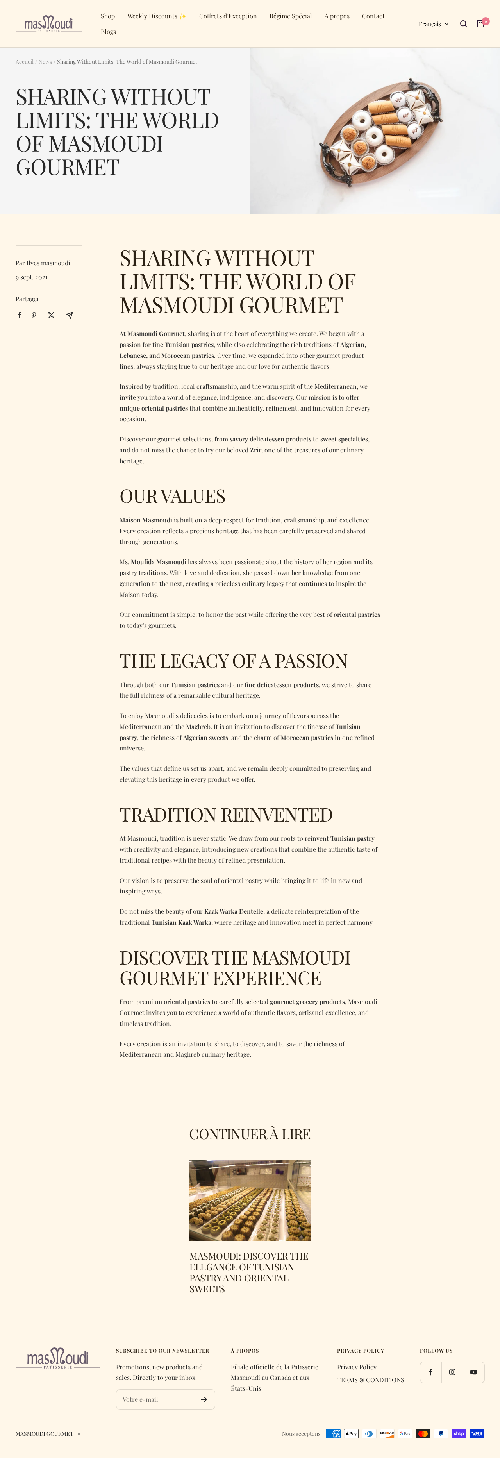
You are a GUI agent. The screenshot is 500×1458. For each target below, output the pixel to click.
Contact (373, 16)
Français (430, 24)
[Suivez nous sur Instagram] (452, 1372)
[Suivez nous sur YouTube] (473, 1372)
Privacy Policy (357, 1367)
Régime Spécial (291, 16)
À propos (337, 16)
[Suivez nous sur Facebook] (430, 1372)
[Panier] (480, 23)
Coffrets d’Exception (228, 16)
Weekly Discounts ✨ (157, 16)
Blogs (108, 31)
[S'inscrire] (204, 1399)
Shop (108, 16)
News (45, 61)
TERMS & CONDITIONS (370, 1380)
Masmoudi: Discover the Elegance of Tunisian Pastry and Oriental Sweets (248, 1272)
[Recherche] (463, 23)
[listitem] (19, 315)
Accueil (25, 61)
